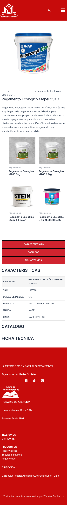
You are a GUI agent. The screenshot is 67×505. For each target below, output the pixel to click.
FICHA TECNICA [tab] (33, 260)
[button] (49, 10)
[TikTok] (34, 381)
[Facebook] (26, 381)
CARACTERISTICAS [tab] (34, 244)
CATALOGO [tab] (33, 252)
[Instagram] (42, 381)
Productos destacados (22, 91)
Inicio (4, 91)
